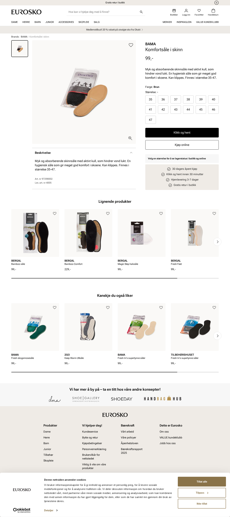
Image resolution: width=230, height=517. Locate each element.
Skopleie (83, 22)
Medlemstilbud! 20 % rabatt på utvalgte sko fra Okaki (113, 29)
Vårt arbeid (127, 431)
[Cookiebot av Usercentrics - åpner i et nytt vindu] (22, 510)
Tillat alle (202, 481)
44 (188, 109)
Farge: (152, 86)
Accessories (66, 22)
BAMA (24, 36)
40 (213, 99)
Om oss (164, 431)
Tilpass (200, 492)
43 (175, 109)
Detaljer (48, 510)
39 (201, 99)
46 (213, 109)
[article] (35, 238)
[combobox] (103, 12)
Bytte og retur (90, 437)
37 (175, 99)
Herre (26, 22)
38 (188, 99)
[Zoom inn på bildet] (130, 138)
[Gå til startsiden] (26, 12)
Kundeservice (90, 431)
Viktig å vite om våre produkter (94, 466)
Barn (38, 22)
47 (150, 119)
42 (163, 109)
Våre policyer (128, 437)
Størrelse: (150, 92)
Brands (15, 36)
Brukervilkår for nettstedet (91, 456)
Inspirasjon (184, 22)
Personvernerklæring (94, 449)
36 (163, 99)
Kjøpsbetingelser (92, 443)
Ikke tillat (202, 503)
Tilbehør (48, 454)
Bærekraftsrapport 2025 (131, 451)
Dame (14, 22)
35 (150, 99)
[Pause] (216, 2)
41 (150, 109)
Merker (167, 22)
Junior (49, 22)
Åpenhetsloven (129, 443)
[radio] (150, 99)
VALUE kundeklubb (207, 22)
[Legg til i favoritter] (131, 45)
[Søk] (141, 12)
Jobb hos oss (168, 443)
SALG (97, 22)
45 (201, 109)
